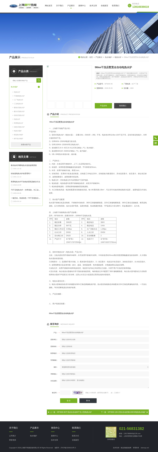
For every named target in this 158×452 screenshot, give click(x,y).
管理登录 (136, 448)
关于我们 (59, 6)
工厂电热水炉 (18, 100)
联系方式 (75, 436)
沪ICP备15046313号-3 (68, 448)
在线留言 (104, 6)
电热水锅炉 (18, 131)
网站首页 (48, 6)
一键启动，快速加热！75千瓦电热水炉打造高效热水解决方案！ (26, 198)
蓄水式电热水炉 (19, 111)
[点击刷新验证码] (77, 393)
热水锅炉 (108, 57)
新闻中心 (82, 6)
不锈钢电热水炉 (19, 96)
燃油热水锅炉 (18, 135)
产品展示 (71, 6)
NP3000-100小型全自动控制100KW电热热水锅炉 (127, 412)
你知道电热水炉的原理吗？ (21, 173)
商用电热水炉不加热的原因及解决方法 (25, 182)
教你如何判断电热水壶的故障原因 (24, 165)
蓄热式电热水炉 (19, 107)
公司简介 (12, 436)
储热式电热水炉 (19, 127)
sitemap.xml (145, 448)
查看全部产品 (26, 144)
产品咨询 (103, 106)
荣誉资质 (12, 440)
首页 (91, 57)
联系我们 (115, 6)
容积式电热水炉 (19, 115)
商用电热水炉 (18, 123)
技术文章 (93, 6)
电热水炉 (118, 57)
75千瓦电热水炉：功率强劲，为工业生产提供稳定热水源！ (26, 190)
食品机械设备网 (126, 448)
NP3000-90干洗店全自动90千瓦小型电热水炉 (74, 412)
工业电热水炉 (18, 104)
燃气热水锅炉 (18, 138)
